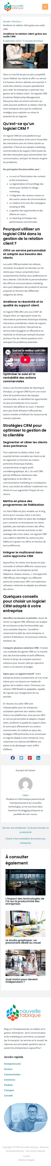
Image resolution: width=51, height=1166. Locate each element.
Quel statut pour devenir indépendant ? (22, 981)
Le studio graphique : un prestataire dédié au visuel (23, 941)
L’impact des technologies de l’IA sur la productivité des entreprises (25, 901)
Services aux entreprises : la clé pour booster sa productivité (25, 828)
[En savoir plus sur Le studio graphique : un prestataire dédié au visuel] (25, 923)
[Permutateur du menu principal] (45, 7)
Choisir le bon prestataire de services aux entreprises (25, 839)
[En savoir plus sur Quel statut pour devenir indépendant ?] (25, 962)
